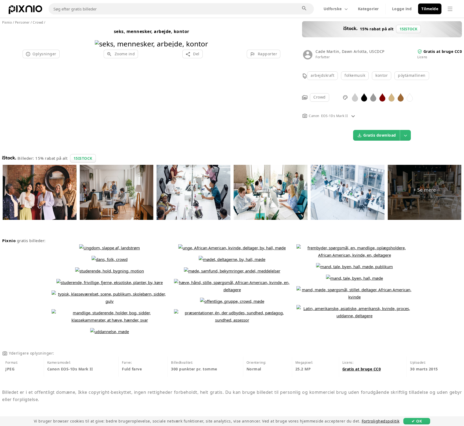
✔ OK (417, 421)
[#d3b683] (391, 97)
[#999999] (373, 97)
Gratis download (379, 135)
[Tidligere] (101, 37)
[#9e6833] (400, 97)
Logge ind (402, 8)
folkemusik (355, 75)
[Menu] (450, 8)
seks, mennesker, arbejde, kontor (151, 31)
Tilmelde (429, 8)
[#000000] (364, 97)
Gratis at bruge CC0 (442, 51)
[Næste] (202, 37)
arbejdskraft (322, 75)
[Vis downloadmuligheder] (405, 135)
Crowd (319, 97)
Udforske (333, 8)
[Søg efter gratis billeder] (304, 8)
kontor (381, 75)
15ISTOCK (83, 158)
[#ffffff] (409, 97)
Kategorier (368, 8)
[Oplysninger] (353, 116)
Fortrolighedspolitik (381, 421)
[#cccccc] (354, 97)
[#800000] (382, 97)
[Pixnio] (25, 10)
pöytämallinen (412, 75)
